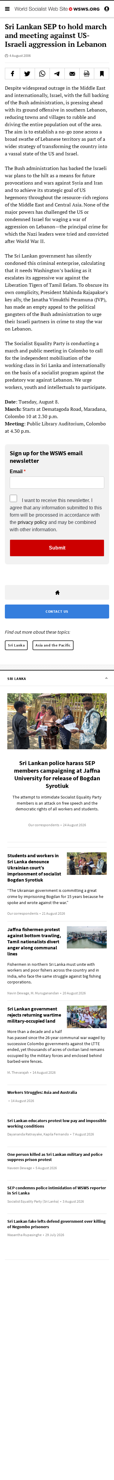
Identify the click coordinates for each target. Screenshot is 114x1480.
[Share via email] (72, 73)
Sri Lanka (16, 645)
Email (16, 471)
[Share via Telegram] (57, 73)
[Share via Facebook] (12, 73)
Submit (57, 547)
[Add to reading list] (101, 73)
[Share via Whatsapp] (42, 73)
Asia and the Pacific (53, 645)
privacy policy (32, 522)
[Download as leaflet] (87, 73)
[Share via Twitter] (27, 73)
